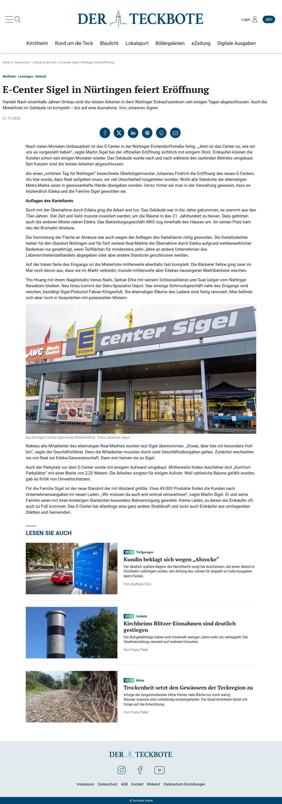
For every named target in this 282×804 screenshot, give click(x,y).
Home (6, 62)
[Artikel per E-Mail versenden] (175, 133)
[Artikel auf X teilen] (119, 133)
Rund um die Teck (46, 62)
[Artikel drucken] (161, 133)
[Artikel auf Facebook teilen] (105, 133)
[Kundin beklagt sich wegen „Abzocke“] (71, 568)
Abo (268, 19)
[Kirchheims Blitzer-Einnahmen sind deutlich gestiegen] (71, 632)
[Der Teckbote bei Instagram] (122, 770)
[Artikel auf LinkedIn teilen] (133, 133)
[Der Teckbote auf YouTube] (159, 770)
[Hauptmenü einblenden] (10, 19)
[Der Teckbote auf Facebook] (140, 770)
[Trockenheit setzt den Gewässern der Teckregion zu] (71, 696)
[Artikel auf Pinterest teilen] (147, 133)
